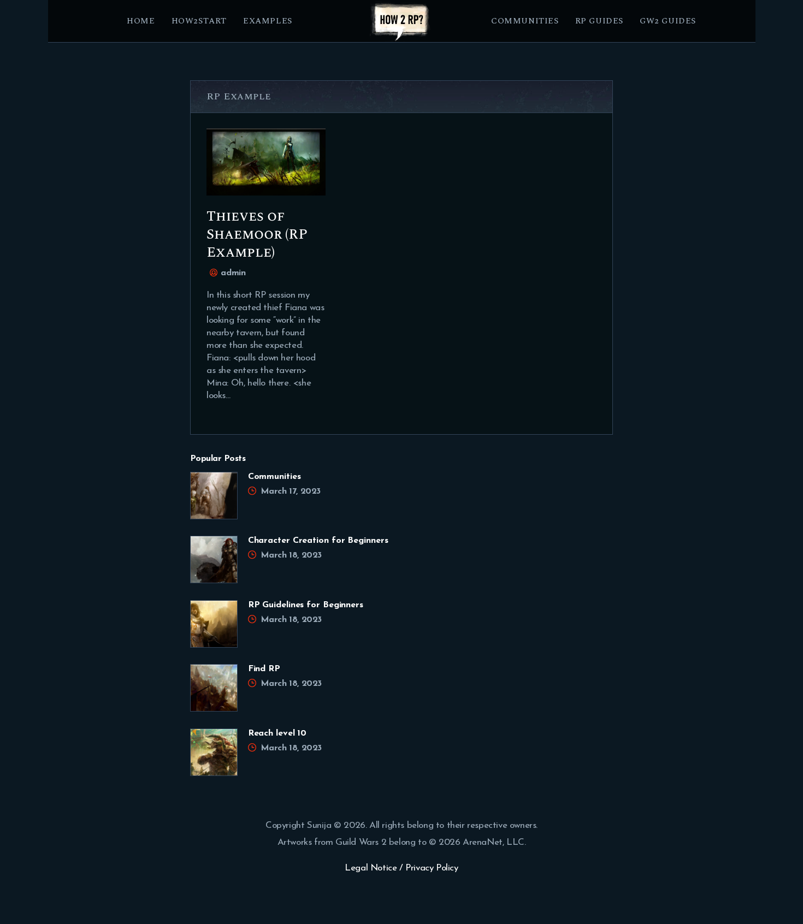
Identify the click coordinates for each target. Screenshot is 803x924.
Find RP (264, 669)
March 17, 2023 (291, 491)
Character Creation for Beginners (318, 540)
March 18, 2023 (291, 555)
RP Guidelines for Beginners (305, 605)
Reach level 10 (277, 733)
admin (232, 273)
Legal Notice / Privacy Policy (401, 868)
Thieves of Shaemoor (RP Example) (257, 235)
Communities (274, 476)
